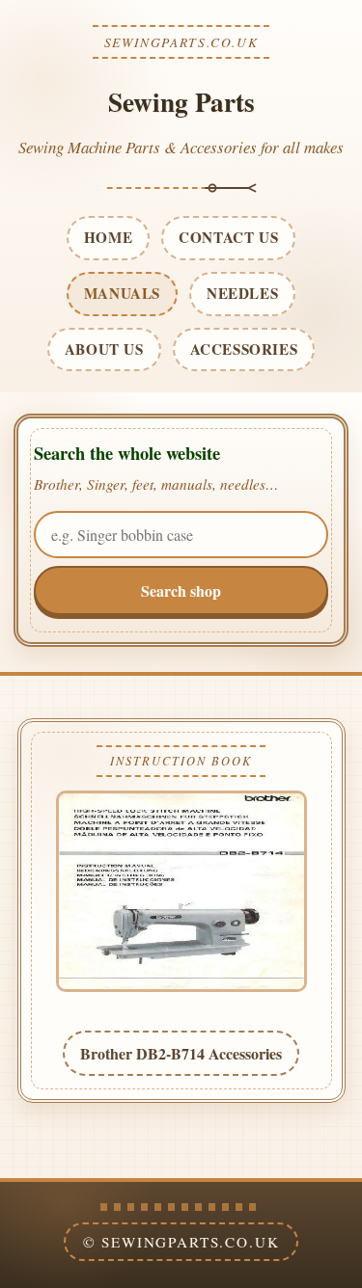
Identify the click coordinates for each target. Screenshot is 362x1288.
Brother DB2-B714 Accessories (181, 1053)
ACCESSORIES (244, 349)
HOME (108, 237)
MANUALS (122, 293)
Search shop (181, 590)
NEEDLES (242, 293)
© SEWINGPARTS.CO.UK (181, 1241)
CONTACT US (228, 237)
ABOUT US (104, 349)
